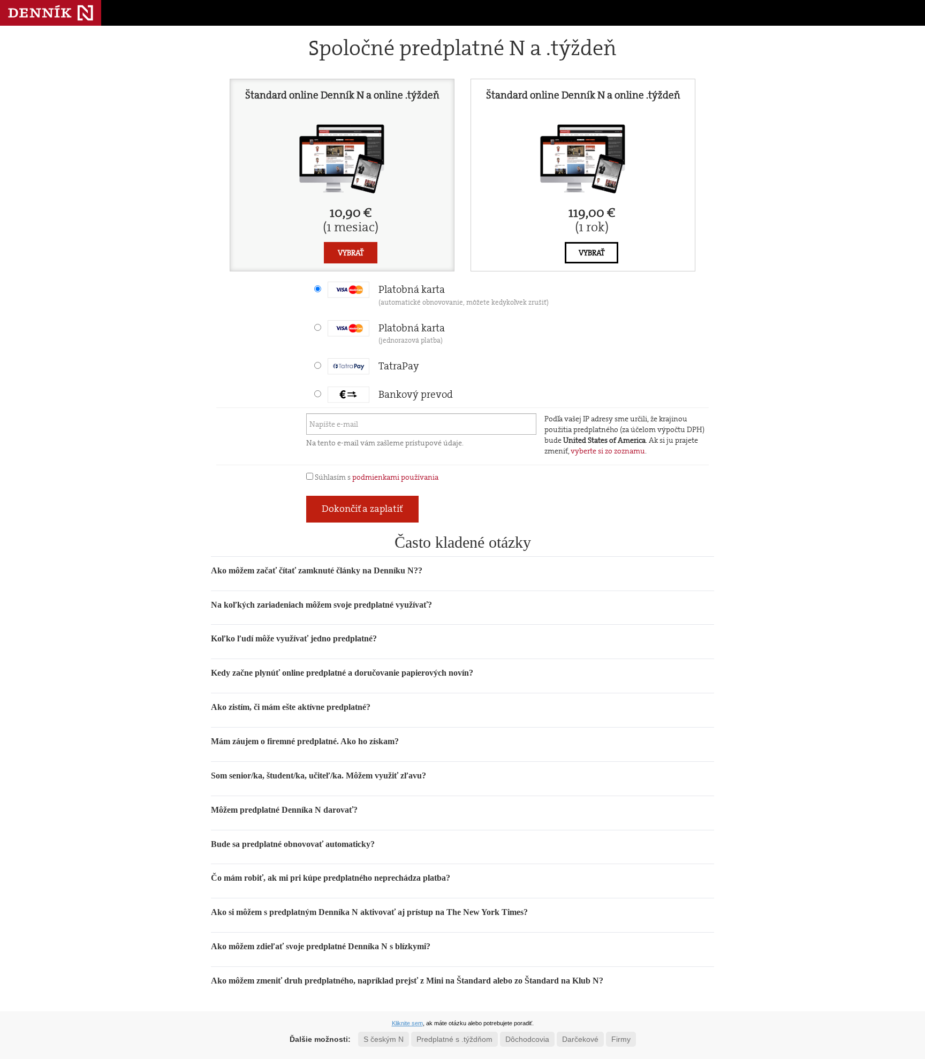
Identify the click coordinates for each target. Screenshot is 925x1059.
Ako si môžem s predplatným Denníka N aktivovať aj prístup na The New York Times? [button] (369, 912)
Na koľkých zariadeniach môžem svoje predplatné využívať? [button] (321, 604)
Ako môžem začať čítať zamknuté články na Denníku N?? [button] (316, 570)
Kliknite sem (407, 1023)
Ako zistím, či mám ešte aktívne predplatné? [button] (290, 707)
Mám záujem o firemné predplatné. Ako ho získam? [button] (305, 741)
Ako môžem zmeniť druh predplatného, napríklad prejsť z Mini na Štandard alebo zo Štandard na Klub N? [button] (407, 980)
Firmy (621, 1039)
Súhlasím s (375, 477)
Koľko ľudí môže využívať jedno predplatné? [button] (294, 638)
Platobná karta (463, 295)
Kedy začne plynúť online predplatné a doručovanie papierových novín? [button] (342, 672)
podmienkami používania (395, 477)
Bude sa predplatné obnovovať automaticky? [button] (293, 844)
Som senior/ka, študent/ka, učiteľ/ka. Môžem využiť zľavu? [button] (318, 775)
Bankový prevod (415, 394)
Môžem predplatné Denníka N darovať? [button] (284, 809)
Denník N (50, 13)
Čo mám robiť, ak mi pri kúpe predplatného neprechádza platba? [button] (330, 877)
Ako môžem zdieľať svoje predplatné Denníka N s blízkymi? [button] (320, 946)
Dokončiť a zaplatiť (362, 508)
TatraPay (398, 366)
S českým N (383, 1039)
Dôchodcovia (527, 1039)
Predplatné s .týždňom (454, 1039)
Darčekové (580, 1039)
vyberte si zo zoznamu (608, 451)
